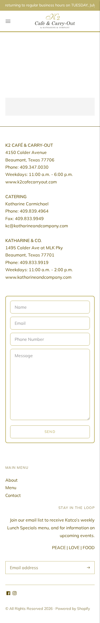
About (11, 480)
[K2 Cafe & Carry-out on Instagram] (15, 593)
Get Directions (25, 106)
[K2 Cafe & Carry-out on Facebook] (8, 593)
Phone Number (28, 333)
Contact (13, 495)
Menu (10, 487)
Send (50, 431)
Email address (22, 561)
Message (23, 349)
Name (20, 301)
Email (20, 317)
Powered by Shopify (72, 608)
